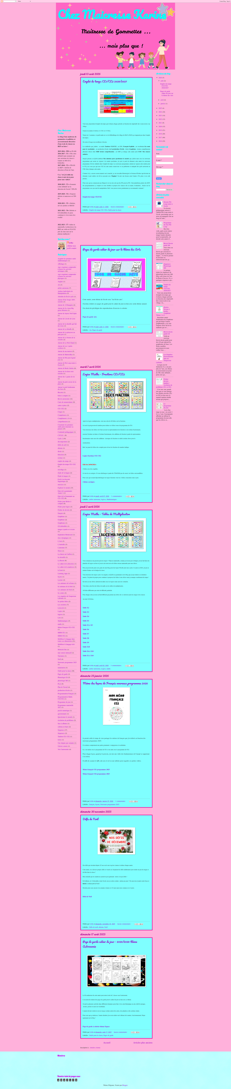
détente (101, 927)
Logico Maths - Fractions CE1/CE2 (104, 374)
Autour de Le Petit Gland (66, 343)
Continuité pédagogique (65, 432)
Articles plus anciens (142, 1042)
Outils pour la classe (114, 210)
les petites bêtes (63, 601)
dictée (60, 451)
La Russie (61, 560)
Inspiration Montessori (65, 535)
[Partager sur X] (132, 207)
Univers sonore (62, 746)
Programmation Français (66, 693)
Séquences (61, 733)
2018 (160, 134)
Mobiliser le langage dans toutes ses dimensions (66, 640)
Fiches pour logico (64, 507)
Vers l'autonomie (63, 749)
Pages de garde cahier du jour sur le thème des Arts (112, 249)
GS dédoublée (62, 526)
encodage (61, 469)
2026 (160, 77)
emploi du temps (63, 461)
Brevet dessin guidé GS (168, 333)
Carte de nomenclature (65, 402)
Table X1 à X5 (88, 625)
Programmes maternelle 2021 (65, 706)
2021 (160, 123)
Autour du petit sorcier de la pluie (67, 383)
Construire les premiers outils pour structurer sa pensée (65, 427)
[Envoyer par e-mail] (129, 207)
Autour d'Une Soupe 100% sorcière (66, 301)
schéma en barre (63, 727)
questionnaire (62, 714)
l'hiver (60, 551)
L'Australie (61, 544)
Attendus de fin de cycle (66, 296)
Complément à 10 (63, 418)
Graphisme (61, 523)
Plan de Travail (63, 687)
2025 (160, 108)
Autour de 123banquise (65, 305)
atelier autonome (94, 499)
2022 (160, 119)
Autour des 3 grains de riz (66, 377)
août (162, 81)
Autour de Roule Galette (66, 368)
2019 (160, 130)
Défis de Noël (91, 819)
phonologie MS (63, 680)
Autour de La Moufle (65, 329)
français (91, 804)
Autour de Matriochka (65, 354)
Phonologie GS (63, 677)
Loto (59, 617)
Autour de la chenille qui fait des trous (67, 325)
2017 (160, 137)
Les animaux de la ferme (66, 583)
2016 (160, 141)
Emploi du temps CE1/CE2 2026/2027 (105, 81)
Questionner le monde (65, 717)
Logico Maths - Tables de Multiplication (106, 514)
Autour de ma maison (65, 351)
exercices (61, 484)
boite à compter (63, 395)
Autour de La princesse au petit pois (66, 333)
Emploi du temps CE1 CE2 (98, 210)
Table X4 (86, 616)
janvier (163, 103)
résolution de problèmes (65, 720)
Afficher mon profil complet (71, 247)
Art (90, 330)
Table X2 (86, 607)
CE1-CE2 (61, 408)
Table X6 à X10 (88, 651)
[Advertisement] (116, 229)
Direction (61, 454)
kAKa (71, 243)
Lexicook (61, 608)
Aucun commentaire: (118, 207)
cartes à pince (62, 405)
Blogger (124, 1085)
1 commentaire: (120, 801)
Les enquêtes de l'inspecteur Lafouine (67, 597)
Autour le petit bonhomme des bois (66, 388)
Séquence (61, 730)
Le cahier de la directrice (66, 564)
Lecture (60, 580)
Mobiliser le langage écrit (66, 644)
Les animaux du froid (65, 590)
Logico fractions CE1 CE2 (92, 456)
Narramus (61, 656)
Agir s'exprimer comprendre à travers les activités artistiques (67, 269)
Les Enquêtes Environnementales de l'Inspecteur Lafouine (164, 358)
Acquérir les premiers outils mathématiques (67, 260)
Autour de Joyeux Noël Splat (67, 313)
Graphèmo (61, 520)
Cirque (60, 412)
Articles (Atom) (95, 1047)
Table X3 (86, 612)
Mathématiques (112, 499)
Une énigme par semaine (66, 743)
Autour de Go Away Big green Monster (66, 309)
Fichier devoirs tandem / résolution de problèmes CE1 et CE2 (164, 383)
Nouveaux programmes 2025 (109, 804)
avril (162, 100)
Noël (106, 927)
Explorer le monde (64, 488)
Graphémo (61, 516)
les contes (61, 593)
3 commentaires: (117, 496)
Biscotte (60, 392)
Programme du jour (64, 702)
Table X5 (86, 621)
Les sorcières (62, 605)
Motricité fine (62, 649)
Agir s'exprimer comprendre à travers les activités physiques (67, 276)
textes (59, 740)
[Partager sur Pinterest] (136, 207)
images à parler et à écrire (66, 529)
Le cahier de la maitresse (66, 567)
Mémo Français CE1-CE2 (66, 627)
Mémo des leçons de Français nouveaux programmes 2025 (115, 683)
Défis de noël (93, 927)
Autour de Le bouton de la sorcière (66, 338)
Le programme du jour (167, 406)
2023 (160, 115)
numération (61, 668)
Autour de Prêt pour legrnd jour (66, 359)
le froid (60, 570)
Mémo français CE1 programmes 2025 (96, 769)
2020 (160, 126)
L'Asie (60, 541)
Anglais (60, 281)
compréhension (63, 421)
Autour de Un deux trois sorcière (66, 372)
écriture (60, 458)
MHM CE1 (61, 632)
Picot (59, 684)
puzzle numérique (63, 710)
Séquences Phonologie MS (167, 266)
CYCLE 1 (61, 435)
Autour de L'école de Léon (66, 319)
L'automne (61, 547)
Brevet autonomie (63, 399)
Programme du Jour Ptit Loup (167, 225)
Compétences (62, 415)
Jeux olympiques (63, 538)
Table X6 (86, 629)
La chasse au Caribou (65, 554)
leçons (97, 804)
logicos (103, 499)
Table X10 (86, 647)
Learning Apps (62, 573)
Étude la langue (63, 476)
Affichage (61, 264)
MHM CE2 (61, 636)
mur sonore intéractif (64, 653)
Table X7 (86, 634)
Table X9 (86, 642)
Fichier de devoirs (63, 510)
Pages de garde (97, 330)
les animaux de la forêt (65, 586)
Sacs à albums (62, 723)
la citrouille (61, 557)
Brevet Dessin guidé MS (168, 244)
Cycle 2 (60, 438)
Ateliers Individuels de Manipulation (65, 292)
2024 (160, 112)
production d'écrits (64, 690)
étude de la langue (64, 473)
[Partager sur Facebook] (134, 207)
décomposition (62, 442)
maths (108, 669)
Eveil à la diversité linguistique (64, 480)
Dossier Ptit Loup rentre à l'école (168, 204)
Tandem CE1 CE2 (64, 736)
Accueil (106, 1042)
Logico (103, 669)
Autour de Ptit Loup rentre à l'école (67, 364)
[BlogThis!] (130, 207)
